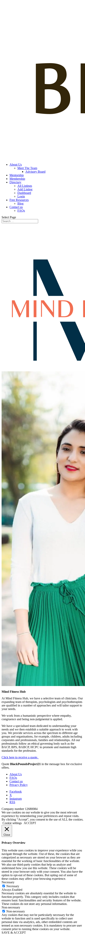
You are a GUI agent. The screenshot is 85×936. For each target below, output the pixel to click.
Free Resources (19, 200)
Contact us (16, 207)
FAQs (21, 210)
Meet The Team (27, 168)
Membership (17, 178)
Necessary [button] (8, 882)
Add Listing (24, 189)
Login (21, 196)
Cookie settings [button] (12, 823)
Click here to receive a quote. (20, 757)
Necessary (12, 886)
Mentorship (16, 175)
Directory (15, 182)
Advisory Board (35, 171)
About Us (15, 164)
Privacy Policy (18, 785)
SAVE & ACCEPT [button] (14, 932)
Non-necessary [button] (11, 907)
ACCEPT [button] (30, 823)
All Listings (24, 185)
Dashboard (24, 193)
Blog (20, 203)
